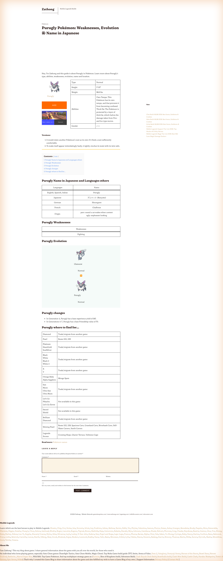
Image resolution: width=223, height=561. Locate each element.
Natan (163, 528)
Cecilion (203, 534)
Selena (38, 531)
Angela (28, 534)
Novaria (80, 528)
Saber (161, 534)
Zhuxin (53, 528)
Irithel (121, 537)
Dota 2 (154, 553)
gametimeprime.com (99, 514)
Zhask (153, 531)
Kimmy (168, 537)
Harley (8, 534)
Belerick (14, 537)
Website (108, 476)
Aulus (169, 528)
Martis (182, 537)
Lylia (127, 537)
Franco (127, 534)
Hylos (48, 534)
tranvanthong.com (113, 514)
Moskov (75, 537)
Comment (45, 457)
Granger (176, 528)
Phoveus (167, 531)
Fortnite (96, 556)
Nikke (20, 559)
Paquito (199, 528)
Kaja (101, 531)
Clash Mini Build (179, 556)
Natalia (18, 531)
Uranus (42, 534)
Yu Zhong (169, 534)
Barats (140, 534)
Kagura (74, 531)
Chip (59, 528)
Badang (154, 537)
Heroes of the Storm (189, 553)
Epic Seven (11, 559)
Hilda (188, 537)
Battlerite (11, 556)
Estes (2, 534)
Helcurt (160, 531)
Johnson (137, 531)
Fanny (189, 534)
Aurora (195, 537)
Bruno (87, 531)
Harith (37, 537)
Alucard (35, 534)
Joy (91, 528)
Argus (68, 537)
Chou (32, 531)
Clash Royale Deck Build (146, 556)
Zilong (218, 531)
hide (55, 156)
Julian (105, 528)
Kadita (90, 537)
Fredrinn (98, 528)
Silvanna (61, 534)
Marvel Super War (24, 556)
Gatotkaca (145, 531)
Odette (133, 537)
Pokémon (45, 24)
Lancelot (66, 531)
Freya (2, 537)
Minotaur (114, 537)
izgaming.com (124, 514)
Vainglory (162, 553)
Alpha (146, 534)
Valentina (142, 528)
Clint (152, 534)
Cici (64, 528)
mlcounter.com (148, 514)
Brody (192, 528)
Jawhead (45, 531)
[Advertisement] (81, 54)
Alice (205, 528)
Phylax (134, 528)
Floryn (157, 528)
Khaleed (61, 537)
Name (44, 476)
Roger (59, 531)
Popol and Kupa (106, 534)
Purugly (50, 96)
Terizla (8, 540)
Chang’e (25, 531)
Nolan (69, 528)
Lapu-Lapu (118, 534)
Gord (2, 540)
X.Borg (43, 537)
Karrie (161, 537)
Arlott (86, 528)
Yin (129, 528)
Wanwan (3, 531)
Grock (54, 537)
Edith (124, 528)
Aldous (15, 534)
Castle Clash (192, 556)
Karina (196, 534)
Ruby (184, 534)
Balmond (217, 534)
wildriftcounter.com (136, 514)
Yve (213, 531)
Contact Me (173, 559)
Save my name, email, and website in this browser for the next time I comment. (65, 485)
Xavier (118, 528)
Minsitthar (217, 537)
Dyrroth (201, 537)
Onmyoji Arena (173, 553)
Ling (174, 531)
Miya (130, 531)
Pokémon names (60, 442)
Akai (49, 537)
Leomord (83, 537)
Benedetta (185, 528)
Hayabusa (188, 531)
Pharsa (134, 534)
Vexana (15, 540)
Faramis (146, 537)
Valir (102, 537)
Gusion (203, 531)
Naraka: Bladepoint (206, 556)
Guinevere (108, 531)
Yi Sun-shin (83, 534)
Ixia (74, 528)
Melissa (111, 528)
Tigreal (81, 531)
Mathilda (95, 531)
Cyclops (177, 534)
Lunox (30, 537)
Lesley (74, 534)
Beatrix (196, 531)
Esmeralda (212, 528)
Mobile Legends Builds (68, 9)
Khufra (53, 531)
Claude (180, 531)
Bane (210, 534)
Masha (209, 537)
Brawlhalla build (164, 556)
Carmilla (23, 537)
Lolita (8, 537)
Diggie (11, 531)
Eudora (92, 534)
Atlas (54, 534)
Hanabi (124, 531)
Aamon (150, 528)
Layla (68, 534)
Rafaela (117, 531)
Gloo (209, 531)
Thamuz (175, 537)
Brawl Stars (204, 553)
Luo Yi (21, 534)
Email (76, 476)
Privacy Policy (161, 559)
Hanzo (140, 537)
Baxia (107, 537)
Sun (97, 534)
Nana (96, 537)
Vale (156, 534)
